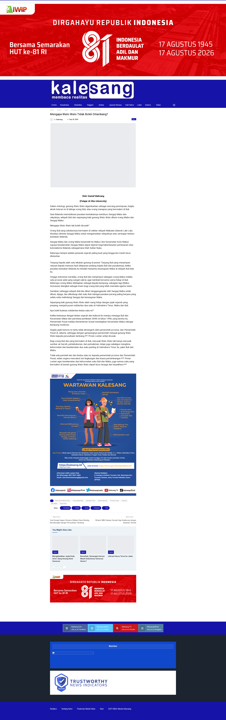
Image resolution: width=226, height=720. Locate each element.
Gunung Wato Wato (78, 500)
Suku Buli (124, 500)
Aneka (101, 105)
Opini (133, 119)
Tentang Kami (66, 709)
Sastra (148, 105)
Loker (139, 105)
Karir (102, 709)
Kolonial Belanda (102, 500)
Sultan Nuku (63, 503)
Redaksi (53, 709)
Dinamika (78, 105)
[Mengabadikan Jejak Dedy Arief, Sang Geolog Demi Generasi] (65, 545)
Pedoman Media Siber (86, 709)
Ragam (90, 105)
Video (158, 105)
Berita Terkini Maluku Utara (62, 500)
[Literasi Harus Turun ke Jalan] (121, 545)
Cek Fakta (129, 105)
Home (54, 105)
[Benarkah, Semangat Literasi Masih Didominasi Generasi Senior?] (93, 545)
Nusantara (64, 105)
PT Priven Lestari (114, 500)
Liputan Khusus (115, 105)
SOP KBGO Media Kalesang (119, 709)
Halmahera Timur (90, 500)
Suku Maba (54, 503)
